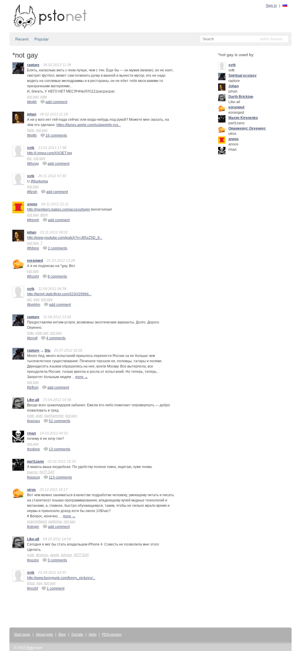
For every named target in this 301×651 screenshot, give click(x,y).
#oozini (33, 560)
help (30, 130)
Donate (77, 634)
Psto (30, 648)
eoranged (35, 261)
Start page (22, 634)
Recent (22, 39)
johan (31, 114)
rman (31, 433)
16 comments (56, 135)
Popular (41, 39)
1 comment (55, 588)
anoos (32, 204)
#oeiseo (33, 421)
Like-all (33, 400)
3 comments (57, 560)
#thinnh (33, 220)
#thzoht (33, 276)
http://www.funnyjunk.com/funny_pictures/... (61, 578)
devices (42, 555)
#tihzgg (33, 164)
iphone (66, 555)
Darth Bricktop (240, 97)
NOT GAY (47, 472)
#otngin (33, 527)
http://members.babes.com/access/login (58, 209)
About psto (44, 634)
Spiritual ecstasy (242, 75)
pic (29, 158)
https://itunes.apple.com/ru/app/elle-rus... (88, 125)
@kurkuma (39, 181)
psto (39, 416)
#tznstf (32, 338)
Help (92, 634)
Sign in (271, 6)
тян (43, 97)
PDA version (112, 634)
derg (44, 215)
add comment (56, 102)
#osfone (33, 449)
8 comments (57, 276)
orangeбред (37, 521)
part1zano (35, 461)
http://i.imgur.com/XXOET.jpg (49, 153)
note (30, 416)
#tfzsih (32, 192)
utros (31, 490)
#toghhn (33, 305)
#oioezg (33, 477)
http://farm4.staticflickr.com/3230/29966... (59, 294)
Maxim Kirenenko (243, 118)
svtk (30, 148)
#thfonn (33, 248)
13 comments (59, 449)
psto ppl (42, 333)
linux (31, 583)
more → (81, 377)
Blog (62, 634)
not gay (33, 97)
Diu (47, 350)
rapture (33, 65)
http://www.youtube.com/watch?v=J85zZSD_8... (64, 238)
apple (54, 555)
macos (32, 472)
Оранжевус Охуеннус (247, 128)
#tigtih (32, 102)
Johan (233, 86)
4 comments (56, 338)
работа (55, 521)
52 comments (59, 421)
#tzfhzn (33, 387)
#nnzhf (32, 588)
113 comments (60, 477)
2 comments (57, 248)
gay (36, 299)
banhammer (53, 416)
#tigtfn (32, 135)
